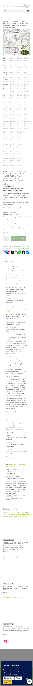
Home (4, 21)
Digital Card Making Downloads (19, 250)
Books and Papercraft (12, 21)
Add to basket (18, 238)
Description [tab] (9, 261)
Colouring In (6, 248)
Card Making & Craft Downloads (19, 246)
